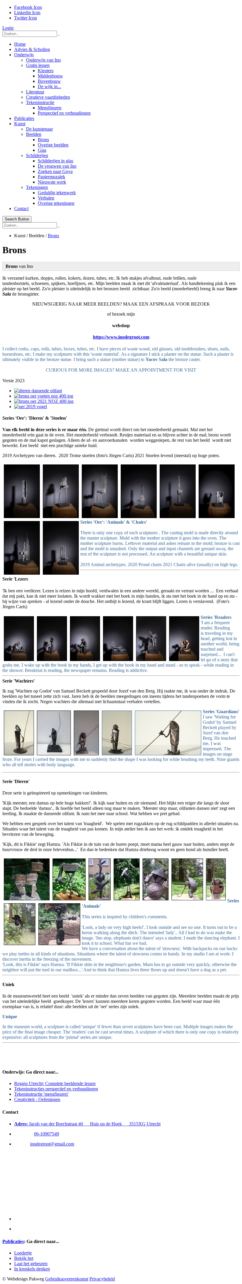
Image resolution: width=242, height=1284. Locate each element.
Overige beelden (53, 144)
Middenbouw (50, 75)
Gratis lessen (38, 65)
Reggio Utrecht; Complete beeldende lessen (55, 1083)
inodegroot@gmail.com (52, 1143)
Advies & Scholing (32, 49)
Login (8, 27)
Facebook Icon (28, 7)
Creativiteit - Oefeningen (37, 1099)
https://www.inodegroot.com (121, 336)
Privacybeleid (102, 1278)
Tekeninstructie (40, 102)
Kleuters (45, 70)
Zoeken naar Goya (55, 171)
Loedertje (23, 1252)
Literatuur (35, 91)
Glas (42, 150)
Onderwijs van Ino (43, 59)
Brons (43, 139)
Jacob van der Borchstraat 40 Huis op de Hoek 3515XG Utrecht (87, 1123)
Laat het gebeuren (31, 1263)
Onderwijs (24, 54)
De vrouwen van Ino (57, 166)
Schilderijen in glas (55, 160)
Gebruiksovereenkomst (66, 1278)
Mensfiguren (49, 107)
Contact (21, 208)
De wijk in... (49, 86)
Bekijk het (23, 1258)
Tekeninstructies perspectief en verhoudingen (56, 1088)
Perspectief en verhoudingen (64, 113)
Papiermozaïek (51, 176)
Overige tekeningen (56, 203)
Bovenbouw (49, 81)
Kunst (19, 123)
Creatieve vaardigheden (48, 97)
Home (20, 44)
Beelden (33, 134)
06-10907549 (46, 1133)
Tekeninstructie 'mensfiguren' (41, 1094)
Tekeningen (37, 187)
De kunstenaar (39, 128)
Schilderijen (37, 155)
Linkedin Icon (27, 12)
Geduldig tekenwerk (57, 192)
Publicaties (24, 118)
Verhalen (46, 197)
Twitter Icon (25, 17)
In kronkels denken (32, 1268)
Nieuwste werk (52, 181)
